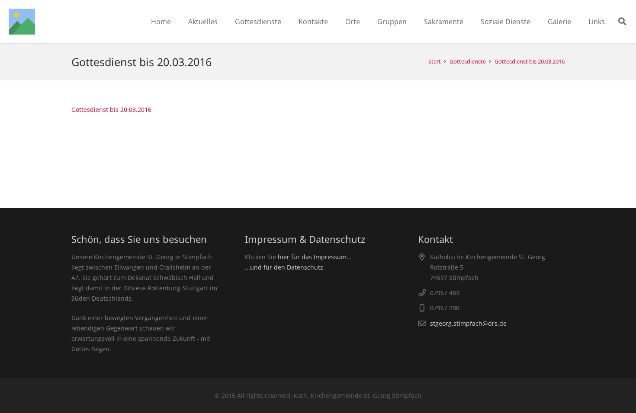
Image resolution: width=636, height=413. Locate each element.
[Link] (22, 22)
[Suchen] (622, 21)
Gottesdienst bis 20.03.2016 (111, 109)
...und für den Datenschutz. (285, 267)
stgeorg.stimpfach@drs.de (468, 323)
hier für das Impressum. (313, 257)
